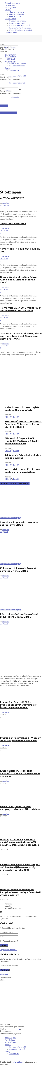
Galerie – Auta (15, 16)
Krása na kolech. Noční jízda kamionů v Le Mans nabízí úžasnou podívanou (20, 773)
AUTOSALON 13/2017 (12, 198)
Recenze (8, 61)
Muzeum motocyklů (17, 23)
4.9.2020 (3, 714)
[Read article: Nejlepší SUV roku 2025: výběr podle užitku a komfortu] (23, 403)
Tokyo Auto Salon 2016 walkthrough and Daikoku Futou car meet (20, 309)
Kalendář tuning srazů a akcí (20, 30)
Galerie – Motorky (16, 14)
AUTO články (10, 56)
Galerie (7, 10)
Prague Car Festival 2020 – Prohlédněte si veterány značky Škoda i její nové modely (18, 705)
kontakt (8, 906)
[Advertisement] (21, 123)
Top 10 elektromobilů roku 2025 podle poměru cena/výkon (23, 470)
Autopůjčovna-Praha (13, 908)
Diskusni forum (11, 32)
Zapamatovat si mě (10, 941)
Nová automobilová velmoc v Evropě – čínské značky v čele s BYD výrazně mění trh (20, 892)
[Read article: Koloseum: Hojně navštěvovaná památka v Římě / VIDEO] (21, 547)
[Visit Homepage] (17, 42)
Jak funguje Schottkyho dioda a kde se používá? (23, 456)
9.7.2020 (3, 783)
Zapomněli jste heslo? (8, 949)
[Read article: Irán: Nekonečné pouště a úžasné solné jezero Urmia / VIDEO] (21, 593)
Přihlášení (4, 974)
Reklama (8, 904)
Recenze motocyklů (17, 66)
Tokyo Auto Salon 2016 (13, 223)
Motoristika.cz (17, 916)
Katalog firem (10, 7)
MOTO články (10, 59)
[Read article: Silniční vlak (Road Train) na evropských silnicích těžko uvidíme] (21, 798)
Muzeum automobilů (17, 21)
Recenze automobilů (17, 63)
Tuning (7, 68)
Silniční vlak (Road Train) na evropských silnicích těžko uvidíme (20, 808)
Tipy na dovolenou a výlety (10, 517)
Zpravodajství (10, 48)
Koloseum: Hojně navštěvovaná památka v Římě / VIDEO (18, 569)
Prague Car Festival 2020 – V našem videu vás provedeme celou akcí (20, 739)
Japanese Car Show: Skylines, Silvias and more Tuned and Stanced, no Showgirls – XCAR (21, 336)
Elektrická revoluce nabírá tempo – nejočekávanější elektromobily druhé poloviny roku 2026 (20, 867)
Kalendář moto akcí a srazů (20, 28)
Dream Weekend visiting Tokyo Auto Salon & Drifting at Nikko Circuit (18, 280)
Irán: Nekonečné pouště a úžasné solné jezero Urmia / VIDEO (19, 615)
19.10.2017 (4, 205)
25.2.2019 (4, 230)
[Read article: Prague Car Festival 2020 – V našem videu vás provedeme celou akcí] (21, 729)
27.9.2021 (4, 624)
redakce (5, 203)
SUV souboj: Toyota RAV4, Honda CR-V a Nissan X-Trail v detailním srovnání (22, 441)
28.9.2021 (4, 532)
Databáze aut (10, 5)
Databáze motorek (12, 3)
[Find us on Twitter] (1, 59)
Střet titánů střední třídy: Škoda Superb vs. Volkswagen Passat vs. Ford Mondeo (23, 424)
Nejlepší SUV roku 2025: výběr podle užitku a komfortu (22, 408)
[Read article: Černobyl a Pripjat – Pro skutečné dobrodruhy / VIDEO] (21, 501)
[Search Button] (20, 89)
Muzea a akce (10, 18)
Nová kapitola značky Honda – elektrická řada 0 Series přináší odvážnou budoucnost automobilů (20, 842)
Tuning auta (14, 97)
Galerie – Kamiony (16, 12)
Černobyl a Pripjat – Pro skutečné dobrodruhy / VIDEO (19, 523)
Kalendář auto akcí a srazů (19, 25)
